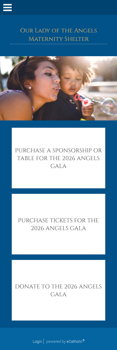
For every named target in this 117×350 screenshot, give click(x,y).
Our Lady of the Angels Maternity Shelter (58, 34)
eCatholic (76, 341)
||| (7, 7)
